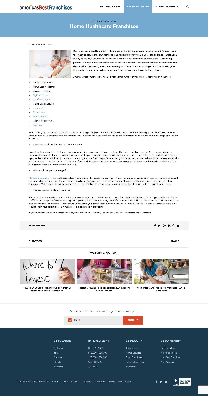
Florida (57, 362)
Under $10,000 (95, 348)
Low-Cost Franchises (171, 357)
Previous (36, 240)
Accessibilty (99, 381)
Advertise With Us (167, 6)
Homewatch (39, 108)
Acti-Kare (37, 125)
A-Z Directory (167, 362)
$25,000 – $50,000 (97, 357)
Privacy (87, 381)
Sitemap (111, 381)
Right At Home (40, 95)
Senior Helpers (40, 117)
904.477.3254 (124, 381)
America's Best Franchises (46, 7)
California (58, 348)
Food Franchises (134, 357)
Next (174, 240)
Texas (56, 352)
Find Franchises (110, 6)
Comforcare (39, 112)
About (55, 381)
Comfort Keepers (42, 100)
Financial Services (135, 362)
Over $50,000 (95, 362)
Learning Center (138, 6)
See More (59, 366)
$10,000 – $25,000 (97, 352)
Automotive (132, 348)
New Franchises (169, 352)
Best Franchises (168, 348)
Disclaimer (76, 381)
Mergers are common (39, 178)
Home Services (133, 352)
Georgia (58, 357)
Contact (64, 381)
